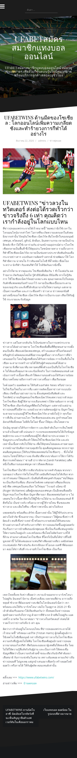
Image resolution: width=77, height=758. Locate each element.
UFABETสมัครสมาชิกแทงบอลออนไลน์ (38, 47)
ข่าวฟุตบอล (55, 140)
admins (42, 140)
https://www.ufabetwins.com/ (36, 677)
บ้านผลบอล (30, 683)
